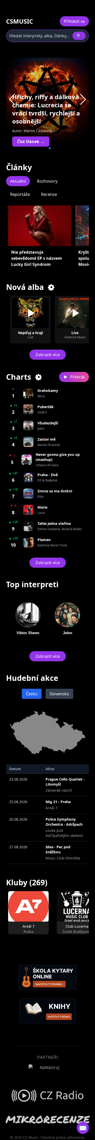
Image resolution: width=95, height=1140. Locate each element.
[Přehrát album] (30, 313)
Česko (31, 694)
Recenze (49, 194)
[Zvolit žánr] (51, 287)
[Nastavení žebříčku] (38, 377)
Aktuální (18, 181)
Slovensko (59, 694)
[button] (83, 99)
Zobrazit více (47, 354)
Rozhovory (47, 181)
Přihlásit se (74, 21)
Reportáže (20, 194)
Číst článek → (30, 141)
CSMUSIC (19, 21)
